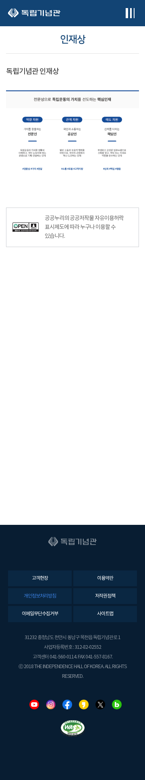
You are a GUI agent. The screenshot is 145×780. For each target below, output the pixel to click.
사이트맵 (105, 613)
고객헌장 (40, 578)
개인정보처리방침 (40, 596)
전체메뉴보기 (130, 13)
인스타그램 (51, 704)
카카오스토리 (84, 704)
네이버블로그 (117, 704)
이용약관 (105, 578)
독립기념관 (34, 13)
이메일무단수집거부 (40, 613)
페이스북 (67, 704)
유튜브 (34, 704)
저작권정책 (105, 596)
